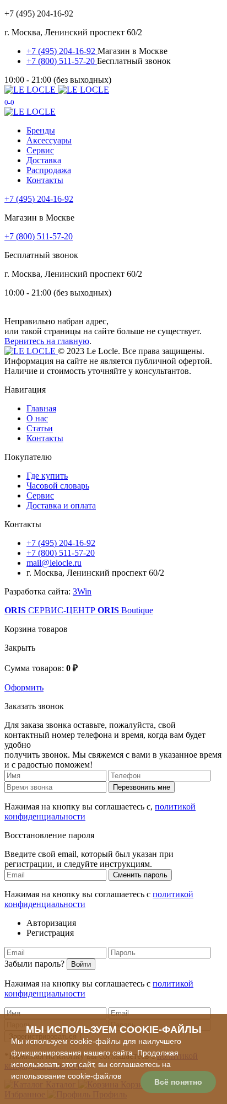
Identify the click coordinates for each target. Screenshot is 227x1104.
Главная (41, 408)
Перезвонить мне (141, 787)
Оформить (24, 687)
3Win (82, 591)
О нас (37, 418)
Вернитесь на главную (46, 341)
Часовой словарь (57, 485)
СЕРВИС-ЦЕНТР (51, 610)
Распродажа (48, 170)
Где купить (47, 475)
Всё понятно (178, 1082)
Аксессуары (49, 140)
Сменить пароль (140, 875)
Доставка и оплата (61, 505)
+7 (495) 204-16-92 (62, 51)
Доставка (43, 160)
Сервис (40, 150)
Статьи (39, 428)
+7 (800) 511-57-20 (61, 61)
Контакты (44, 180)
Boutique (125, 610)
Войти (81, 964)
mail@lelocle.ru (54, 562)
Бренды (40, 130)
